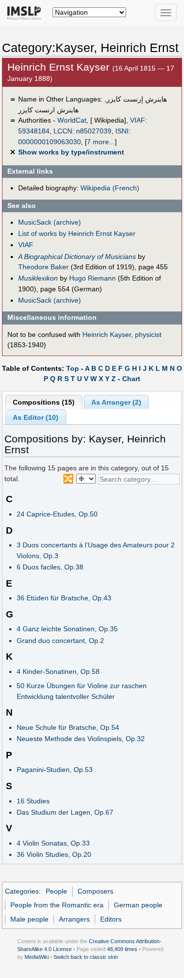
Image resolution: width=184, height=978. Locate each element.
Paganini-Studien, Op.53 (55, 769)
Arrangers (74, 919)
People (56, 891)
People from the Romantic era (57, 905)
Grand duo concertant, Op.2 (60, 640)
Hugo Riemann (92, 278)
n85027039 (93, 131)
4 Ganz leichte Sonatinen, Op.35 (67, 629)
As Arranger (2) (116, 402)
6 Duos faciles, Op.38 (50, 567)
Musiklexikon (38, 278)
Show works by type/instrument (71, 152)
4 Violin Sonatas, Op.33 (53, 843)
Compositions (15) (44, 402)
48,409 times (122, 949)
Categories (22, 891)
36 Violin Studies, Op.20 (54, 854)
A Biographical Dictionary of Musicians (77, 256)
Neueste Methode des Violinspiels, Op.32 (81, 739)
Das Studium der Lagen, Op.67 (65, 812)
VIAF (137, 120)
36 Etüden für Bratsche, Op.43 (64, 598)
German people (138, 905)
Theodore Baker (43, 267)
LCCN (62, 131)
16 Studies (33, 801)
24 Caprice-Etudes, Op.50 (57, 514)
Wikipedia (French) (109, 188)
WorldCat (71, 120)
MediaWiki (37, 957)
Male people (29, 919)
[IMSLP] (26, 12)
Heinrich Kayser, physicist (121, 334)
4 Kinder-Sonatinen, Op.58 (58, 671)
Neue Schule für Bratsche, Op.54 (68, 727)
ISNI (122, 131)
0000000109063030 (49, 142)
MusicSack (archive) (49, 222)
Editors (111, 919)
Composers (95, 891)
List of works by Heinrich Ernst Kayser (76, 233)
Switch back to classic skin (85, 957)
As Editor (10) (35, 417)
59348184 (34, 131)
